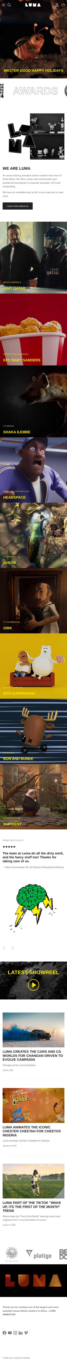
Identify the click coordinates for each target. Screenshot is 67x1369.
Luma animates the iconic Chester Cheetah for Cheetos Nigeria (32, 1131)
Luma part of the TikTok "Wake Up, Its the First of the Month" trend (32, 1206)
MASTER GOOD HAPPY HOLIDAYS (33, 70)
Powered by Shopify (22, 1358)
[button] (33, 984)
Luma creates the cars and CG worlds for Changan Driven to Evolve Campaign (33, 1055)
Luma (11, 1358)
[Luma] (33, 5)
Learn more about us (17, 206)
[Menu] (3, 4)
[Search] (10, 4)
